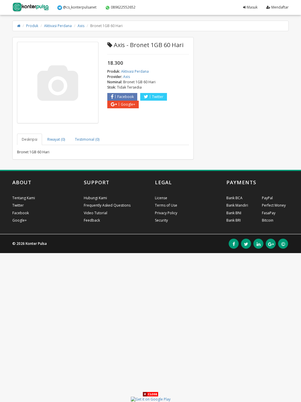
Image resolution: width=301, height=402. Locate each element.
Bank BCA (234, 197)
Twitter (157, 96)
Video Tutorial (95, 212)
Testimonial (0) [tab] (87, 139)
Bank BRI (233, 220)
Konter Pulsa (36, 243)
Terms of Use (166, 205)
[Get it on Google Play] (150, 398)
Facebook (125, 96)
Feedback (92, 220)
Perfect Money (274, 205)
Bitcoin (267, 220)
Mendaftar (279, 7)
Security (161, 220)
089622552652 (123, 7)
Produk (32, 25)
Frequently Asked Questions (107, 205)
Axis (81, 25)
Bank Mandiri (237, 205)
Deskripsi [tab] (29, 139)
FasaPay (268, 212)
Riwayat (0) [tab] (56, 139)
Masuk (251, 7)
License (161, 197)
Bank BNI (233, 212)
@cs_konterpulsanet (79, 7)
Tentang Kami (23, 197)
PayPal (267, 197)
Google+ (128, 104)
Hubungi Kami (95, 197)
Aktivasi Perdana (58, 25)
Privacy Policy (166, 212)
